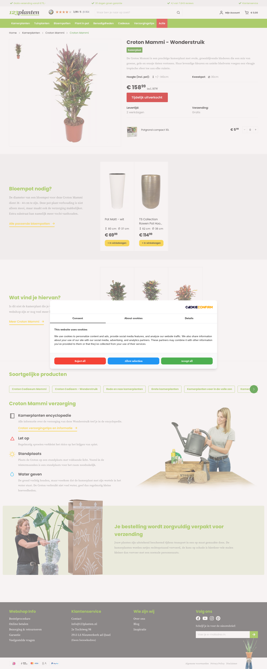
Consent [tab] (77, 318)
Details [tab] (189, 318)
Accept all (187, 361)
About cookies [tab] (133, 318)
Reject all (80, 361)
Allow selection (134, 361)
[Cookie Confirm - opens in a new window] (199, 307)
